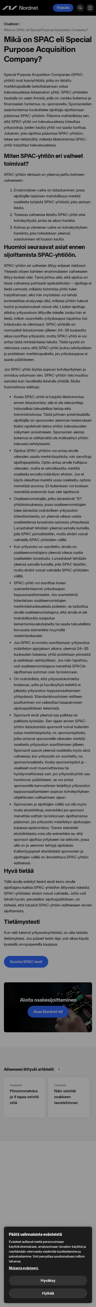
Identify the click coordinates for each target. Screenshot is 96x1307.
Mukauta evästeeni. (24, 1268)
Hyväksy (48, 1280)
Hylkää (48, 1293)
